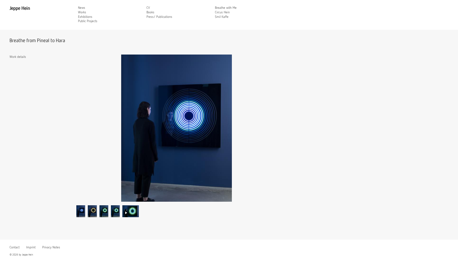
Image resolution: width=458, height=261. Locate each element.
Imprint (31, 247)
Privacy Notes (51, 247)
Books (150, 12)
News (81, 8)
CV (148, 8)
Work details (18, 57)
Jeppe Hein (20, 8)
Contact (15, 247)
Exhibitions (85, 17)
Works (82, 12)
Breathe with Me (226, 8)
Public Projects (87, 21)
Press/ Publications (159, 17)
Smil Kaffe (222, 17)
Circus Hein (222, 12)
